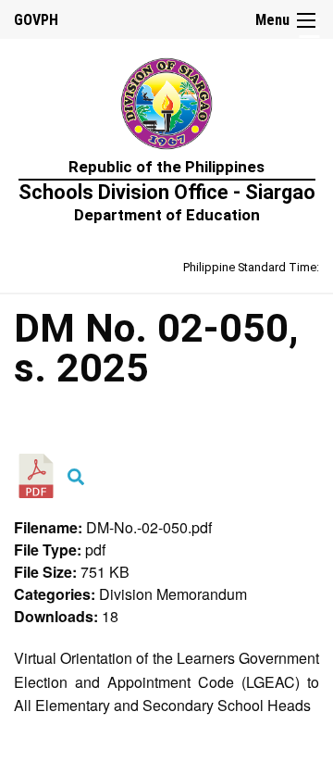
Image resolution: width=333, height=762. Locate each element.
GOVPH (36, 20)
